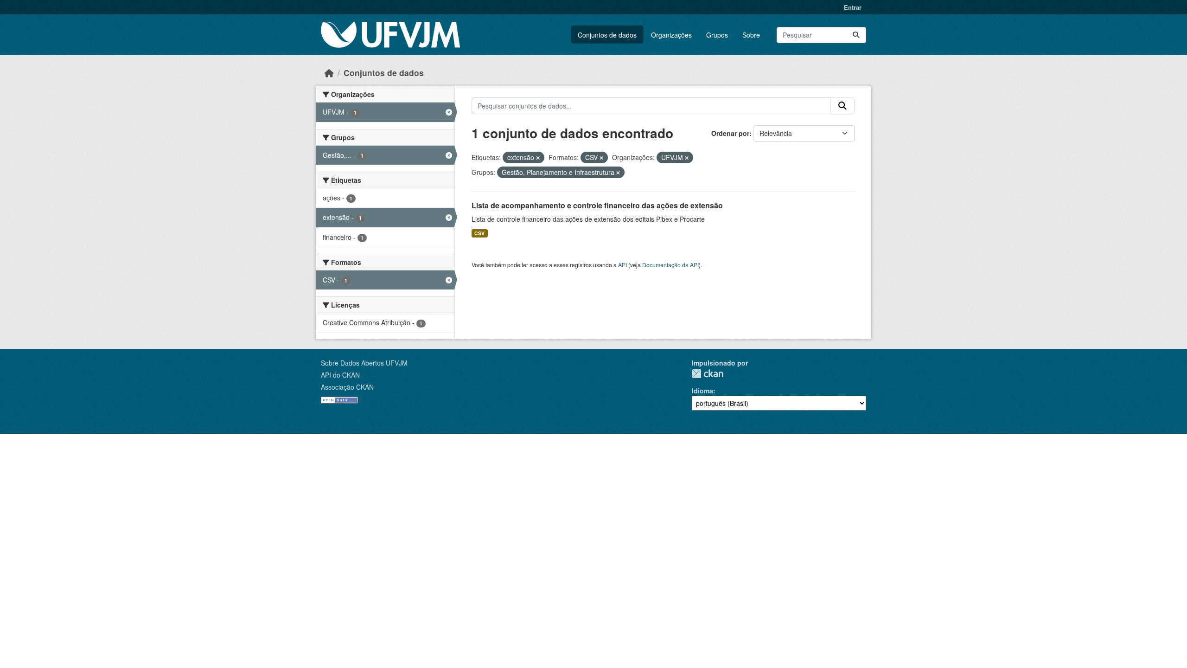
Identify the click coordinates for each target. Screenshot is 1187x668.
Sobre (751, 34)
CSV (479, 233)
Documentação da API (670, 265)
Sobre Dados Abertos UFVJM (364, 362)
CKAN (707, 374)
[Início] (329, 72)
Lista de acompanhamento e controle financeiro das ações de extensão (597, 205)
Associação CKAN (347, 387)
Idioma (702, 390)
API (622, 265)
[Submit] (856, 35)
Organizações (671, 34)
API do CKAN (340, 374)
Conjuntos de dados (607, 34)
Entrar (853, 7)
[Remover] (538, 157)
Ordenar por (730, 133)
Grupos (717, 34)
